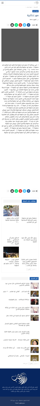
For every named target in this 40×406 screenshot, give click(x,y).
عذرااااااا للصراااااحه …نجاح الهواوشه (19, 299)
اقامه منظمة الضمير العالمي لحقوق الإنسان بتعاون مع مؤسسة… (17, 324)
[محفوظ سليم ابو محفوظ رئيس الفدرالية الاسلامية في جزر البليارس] (29, 210)
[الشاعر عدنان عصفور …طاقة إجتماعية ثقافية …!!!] (11, 210)
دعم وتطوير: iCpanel (20, 403)
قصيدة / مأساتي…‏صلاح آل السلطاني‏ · (18, 356)
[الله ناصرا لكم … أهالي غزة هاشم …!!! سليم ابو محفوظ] (35, 294)
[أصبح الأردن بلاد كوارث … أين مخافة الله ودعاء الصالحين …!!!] (35, 350)
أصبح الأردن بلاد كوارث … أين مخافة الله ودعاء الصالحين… (16, 348)
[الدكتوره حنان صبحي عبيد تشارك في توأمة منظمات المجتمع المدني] (35, 310)
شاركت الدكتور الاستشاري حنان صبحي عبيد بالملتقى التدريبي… (17, 284)
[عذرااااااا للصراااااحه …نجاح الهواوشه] (35, 302)
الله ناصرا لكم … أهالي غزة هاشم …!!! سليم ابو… (16, 292)
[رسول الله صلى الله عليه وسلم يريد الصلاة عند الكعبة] (29, 230)
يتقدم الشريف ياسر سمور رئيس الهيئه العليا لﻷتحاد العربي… (16, 332)
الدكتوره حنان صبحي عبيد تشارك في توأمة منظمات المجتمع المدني (17, 308)
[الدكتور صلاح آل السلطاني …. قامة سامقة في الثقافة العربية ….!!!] (11, 230)
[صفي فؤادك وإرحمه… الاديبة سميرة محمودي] (35, 342)
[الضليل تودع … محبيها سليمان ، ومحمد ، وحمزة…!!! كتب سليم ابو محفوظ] (11, 252)
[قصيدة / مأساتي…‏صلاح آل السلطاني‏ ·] (35, 358)
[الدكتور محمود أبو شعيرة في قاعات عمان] (35, 318)
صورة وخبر (35, 11)
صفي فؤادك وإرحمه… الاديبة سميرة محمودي (16, 340)
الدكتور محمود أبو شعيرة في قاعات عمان (17, 315)
